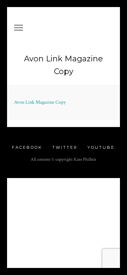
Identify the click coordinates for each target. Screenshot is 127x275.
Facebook (27, 147)
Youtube (101, 147)
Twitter (65, 147)
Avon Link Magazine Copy (40, 102)
